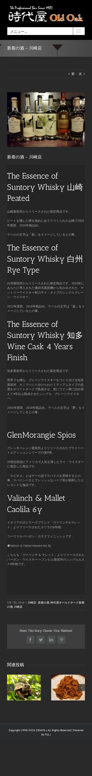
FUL (47, 734)
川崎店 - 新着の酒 (38, 602)
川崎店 (18, 606)
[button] (10, 687)
